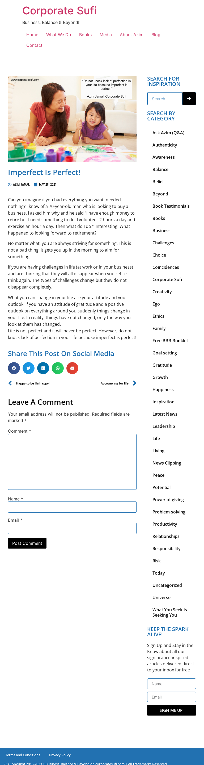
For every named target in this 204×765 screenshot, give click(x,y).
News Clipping (166, 463)
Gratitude (162, 365)
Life (156, 438)
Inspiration (163, 402)
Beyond (160, 194)
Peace (158, 475)
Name (15, 499)
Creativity (162, 292)
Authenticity (164, 145)
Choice (159, 255)
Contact (34, 45)
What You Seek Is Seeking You (169, 612)
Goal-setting (164, 353)
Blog (155, 34)
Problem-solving (168, 512)
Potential (161, 487)
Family (159, 328)
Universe (161, 597)
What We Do (58, 34)
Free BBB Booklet (170, 341)
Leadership (163, 426)
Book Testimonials (171, 206)
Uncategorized (167, 585)
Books (85, 34)
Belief (158, 182)
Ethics (158, 316)
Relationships (166, 536)
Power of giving (168, 500)
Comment (19, 431)
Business (161, 230)
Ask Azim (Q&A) (168, 133)
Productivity (164, 524)
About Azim (131, 34)
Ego (156, 304)
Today (158, 573)
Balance (160, 169)
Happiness (163, 389)
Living (158, 451)
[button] (14, 368)
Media (106, 34)
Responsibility (166, 548)
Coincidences (165, 267)
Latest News (164, 414)
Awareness (163, 157)
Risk (156, 561)
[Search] (189, 98)
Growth (160, 377)
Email (15, 520)
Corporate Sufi (59, 10)
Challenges (163, 243)
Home (32, 34)
